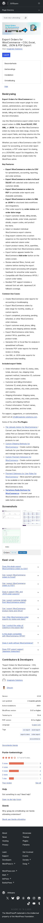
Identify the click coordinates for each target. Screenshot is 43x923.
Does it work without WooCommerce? (17, 643)
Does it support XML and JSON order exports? (12, 593)
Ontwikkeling (10, 80)
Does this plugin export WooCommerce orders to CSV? (15, 567)
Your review (7, 783)
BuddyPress (8, 883)
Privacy (5, 845)
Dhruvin (10, 688)
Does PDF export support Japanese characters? (12, 650)
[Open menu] (39, 3)
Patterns (26, 845)
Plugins (25, 841)
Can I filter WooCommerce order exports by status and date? (15, 618)
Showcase (27, 833)
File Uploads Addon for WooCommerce (21, 427)
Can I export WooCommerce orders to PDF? (13, 584)
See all (38, 783)
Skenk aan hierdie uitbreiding (13, 819)
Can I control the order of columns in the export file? (13, 626)
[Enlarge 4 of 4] (38, 548)
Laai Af (6, 55)
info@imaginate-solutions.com (25, 417)
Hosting (5, 841)
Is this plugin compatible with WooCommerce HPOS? (13, 635)
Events (25, 856)
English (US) (36, 725)
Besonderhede (10, 63)
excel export (36, 730)
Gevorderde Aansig (10, 745)
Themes (26, 837)
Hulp (6, 86)
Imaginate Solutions (14, 49)
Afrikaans (11, 893)
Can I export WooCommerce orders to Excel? (13, 576)
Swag (26, 864)
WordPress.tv (8, 864)
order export (36, 734)
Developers (6, 860)
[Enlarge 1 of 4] (18, 513)
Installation (9, 75)
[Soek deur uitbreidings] (25, 18)
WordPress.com (9, 871)
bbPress (6, 879)
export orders (25, 734)
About (4, 833)
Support (5, 856)
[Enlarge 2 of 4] (38, 513)
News (4, 837)
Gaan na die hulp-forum (11, 799)
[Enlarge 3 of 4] (18, 531)
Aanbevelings (10, 69)
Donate (27, 860)
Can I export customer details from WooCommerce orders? (14, 601)
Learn (4, 852)
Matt (5, 875)
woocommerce (35, 739)
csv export (26, 730)
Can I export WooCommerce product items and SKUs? (13, 610)
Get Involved (28, 852)
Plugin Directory (8, 10)
